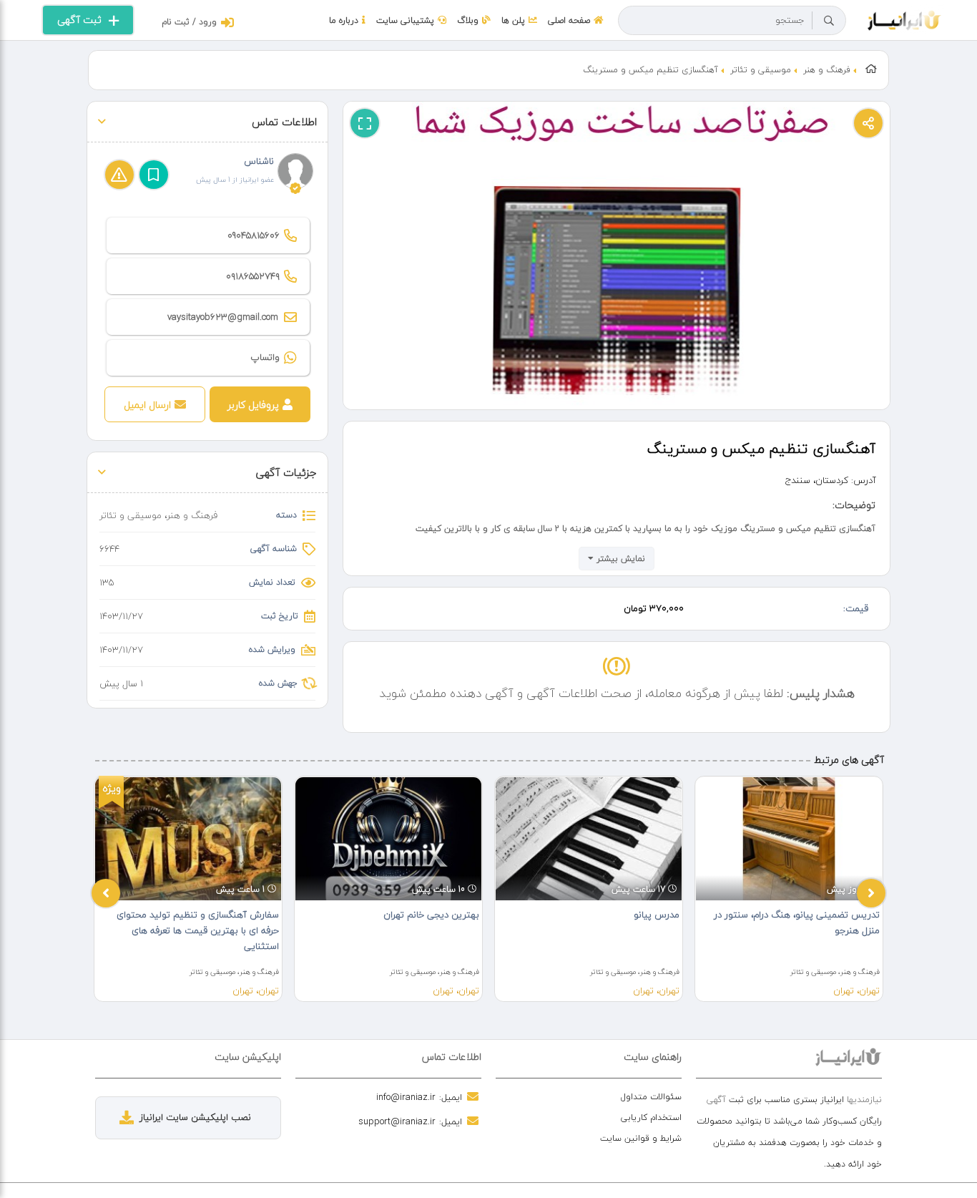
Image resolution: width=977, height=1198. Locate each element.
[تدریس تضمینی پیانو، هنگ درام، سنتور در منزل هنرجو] (789, 838)
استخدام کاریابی (651, 1117)
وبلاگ (467, 20)
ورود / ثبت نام (189, 21)
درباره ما (343, 20)
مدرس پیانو (656, 914)
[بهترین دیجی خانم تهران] (388, 838)
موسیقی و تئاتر (760, 69)
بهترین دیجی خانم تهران (431, 914)
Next (871, 893)
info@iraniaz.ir (406, 1097)
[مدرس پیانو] (588, 838)
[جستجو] (828, 21)
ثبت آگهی (79, 20)
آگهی (716, 1099)
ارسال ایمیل (147, 405)
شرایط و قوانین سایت (641, 1138)
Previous (106, 893)
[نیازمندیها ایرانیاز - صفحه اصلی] (904, 18)
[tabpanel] (188, 889)
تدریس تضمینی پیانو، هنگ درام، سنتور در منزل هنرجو (797, 922)
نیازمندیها (864, 1099)
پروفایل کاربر (253, 405)
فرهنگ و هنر (826, 69)
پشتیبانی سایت (405, 20)
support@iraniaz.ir (397, 1121)
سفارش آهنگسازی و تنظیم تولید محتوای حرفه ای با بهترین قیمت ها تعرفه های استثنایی (198, 930)
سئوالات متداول (651, 1096)
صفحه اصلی (569, 20)
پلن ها (513, 20)
